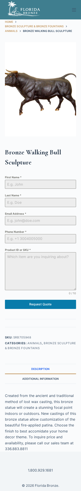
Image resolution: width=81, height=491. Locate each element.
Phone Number (16, 231)
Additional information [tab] (40, 378)
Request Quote (40, 304)
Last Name (13, 195)
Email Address (15, 213)
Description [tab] (40, 369)
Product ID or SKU (18, 250)
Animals (34, 343)
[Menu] (74, 10)
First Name (13, 177)
